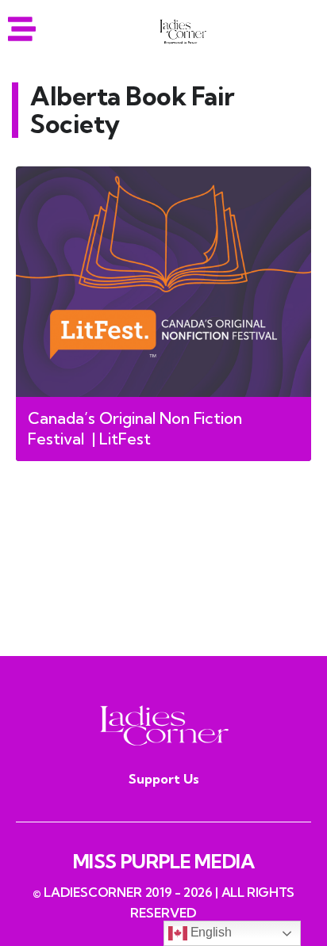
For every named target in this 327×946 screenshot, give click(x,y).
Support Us (164, 779)
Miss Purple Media (164, 861)
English (209, 932)
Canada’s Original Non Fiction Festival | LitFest (135, 428)
